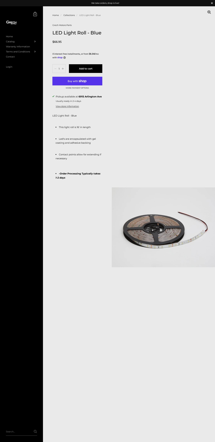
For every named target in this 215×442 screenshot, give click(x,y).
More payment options (77, 88)
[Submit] (35, 431)
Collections (69, 15)
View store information (67, 106)
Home (55, 15)
